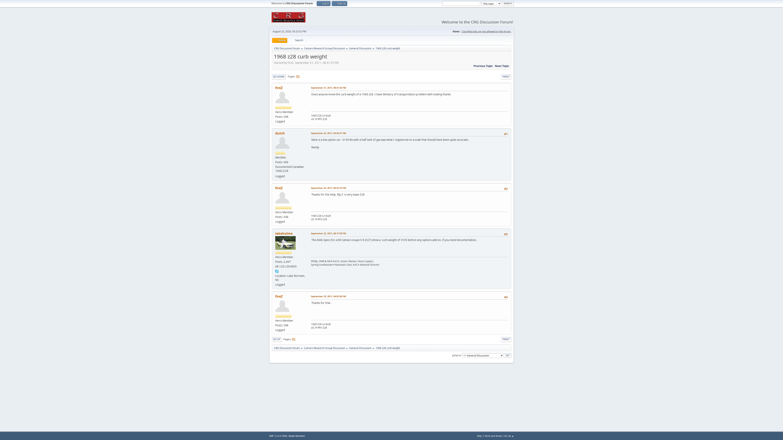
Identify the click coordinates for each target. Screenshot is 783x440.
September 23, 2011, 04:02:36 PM (328, 296)
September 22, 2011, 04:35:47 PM (328, 133)
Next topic (502, 66)
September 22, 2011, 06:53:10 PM (328, 187)
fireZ (279, 88)
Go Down (278, 76)
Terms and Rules (493, 435)
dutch (280, 133)
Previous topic (483, 66)
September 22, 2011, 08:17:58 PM (328, 233)
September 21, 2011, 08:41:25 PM (328, 87)
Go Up (276, 339)
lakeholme (284, 233)
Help (479, 435)
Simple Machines (296, 436)
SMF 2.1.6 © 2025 (278, 436)
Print (506, 76)
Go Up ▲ (509, 435)
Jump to (456, 355)
